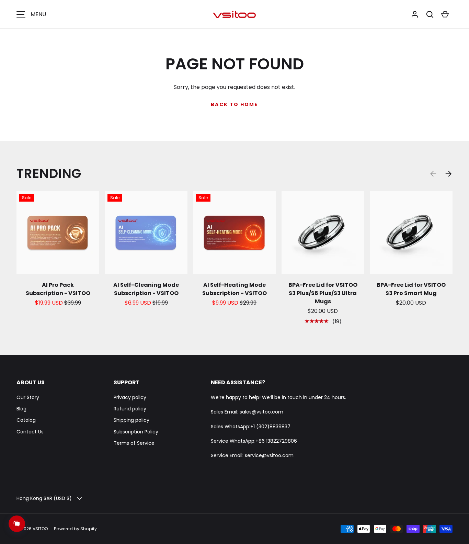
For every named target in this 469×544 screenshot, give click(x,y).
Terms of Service (134, 443)
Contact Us (30, 431)
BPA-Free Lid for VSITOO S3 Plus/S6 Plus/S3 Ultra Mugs (322, 293)
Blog (21, 408)
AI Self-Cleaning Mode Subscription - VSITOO (146, 289)
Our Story (27, 397)
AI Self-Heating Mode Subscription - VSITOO (234, 289)
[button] (429, 14)
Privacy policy (130, 397)
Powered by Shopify (75, 529)
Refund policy (130, 408)
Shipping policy (131, 420)
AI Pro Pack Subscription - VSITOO (58, 289)
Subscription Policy (136, 431)
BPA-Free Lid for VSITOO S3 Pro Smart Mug (411, 289)
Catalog (26, 420)
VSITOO (40, 529)
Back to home (234, 104)
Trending (48, 173)
